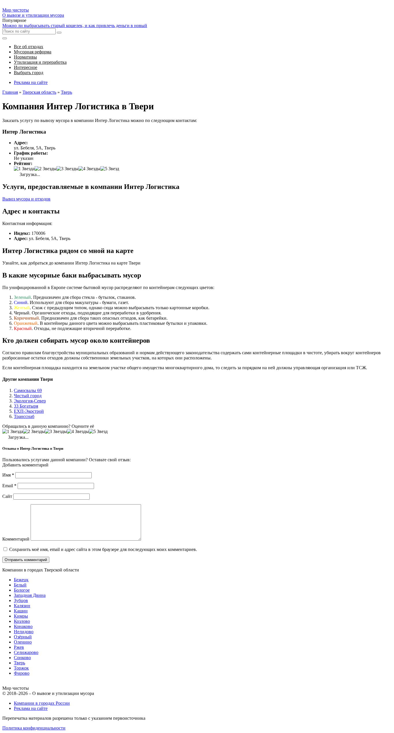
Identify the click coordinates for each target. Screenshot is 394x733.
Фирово (21, 673)
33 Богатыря (26, 406)
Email (9, 485)
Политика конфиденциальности (33, 727)
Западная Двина (30, 595)
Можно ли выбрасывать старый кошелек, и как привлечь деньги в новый (74, 25)
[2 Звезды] (46, 168)
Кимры (21, 616)
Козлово (22, 621)
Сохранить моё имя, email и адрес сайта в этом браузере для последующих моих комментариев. (103, 549)
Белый (20, 584)
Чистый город (28, 395)
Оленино (23, 642)
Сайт (7, 496)
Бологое (22, 590)
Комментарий (15, 539)
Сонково (22, 657)
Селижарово (26, 652)
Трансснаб (24, 416)
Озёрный (23, 636)
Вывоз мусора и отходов (26, 198)
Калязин (22, 605)
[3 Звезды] (67, 168)
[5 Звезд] (109, 168)
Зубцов (21, 600)
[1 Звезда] (24, 168)
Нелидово (23, 631)
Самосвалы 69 (28, 390)
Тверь (19, 662)
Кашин (21, 610)
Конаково (23, 626)
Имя (8, 475)
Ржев (19, 647)
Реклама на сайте (31, 82)
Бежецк (21, 579)
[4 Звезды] (89, 168)
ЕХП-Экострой (29, 411)
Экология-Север (30, 400)
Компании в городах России (42, 703)
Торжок (21, 667)
